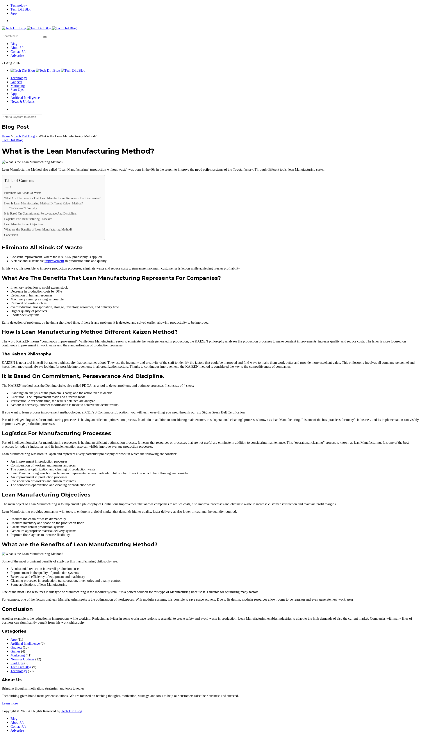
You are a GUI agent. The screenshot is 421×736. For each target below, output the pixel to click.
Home (6, 136)
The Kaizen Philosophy (23, 208)
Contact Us (18, 51)
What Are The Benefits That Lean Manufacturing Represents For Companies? (52, 198)
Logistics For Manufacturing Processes (28, 219)
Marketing (18, 86)
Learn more (10, 703)
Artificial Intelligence (25, 97)
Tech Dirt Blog (21, 9)
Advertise (17, 55)
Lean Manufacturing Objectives (23, 224)
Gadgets (16, 82)
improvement (54, 261)
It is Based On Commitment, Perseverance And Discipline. (40, 213)
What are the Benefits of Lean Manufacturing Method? (38, 229)
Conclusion (11, 235)
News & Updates (22, 101)
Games (15, 651)
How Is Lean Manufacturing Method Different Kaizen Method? (43, 203)
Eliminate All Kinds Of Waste (22, 193)
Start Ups (17, 90)
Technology (19, 5)
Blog (14, 44)
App (14, 13)
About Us (17, 48)
